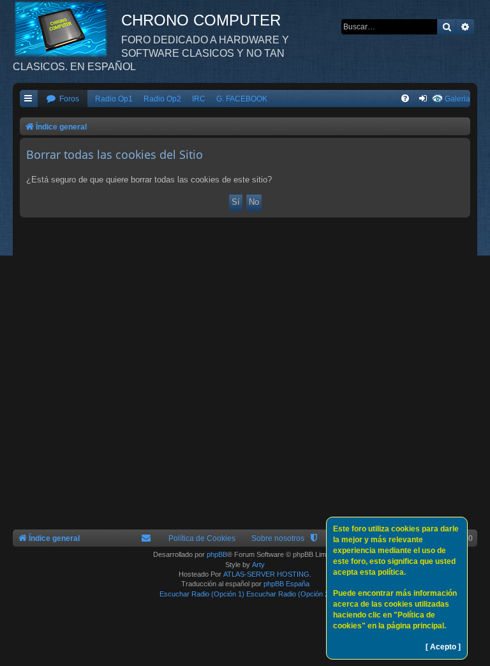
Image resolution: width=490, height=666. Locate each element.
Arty (258, 564)
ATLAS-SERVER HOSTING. (267, 574)
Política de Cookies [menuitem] (201, 538)
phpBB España (286, 584)
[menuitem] (62, 99)
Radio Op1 (114, 98)
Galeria (457, 98)
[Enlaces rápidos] (29, 99)
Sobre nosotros (277, 538)
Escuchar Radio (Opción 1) (202, 594)
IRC (198, 98)
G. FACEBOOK (241, 98)
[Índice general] (67, 28)
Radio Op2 (162, 98)
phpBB (217, 554)
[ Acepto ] (443, 646)
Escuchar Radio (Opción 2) (288, 594)
